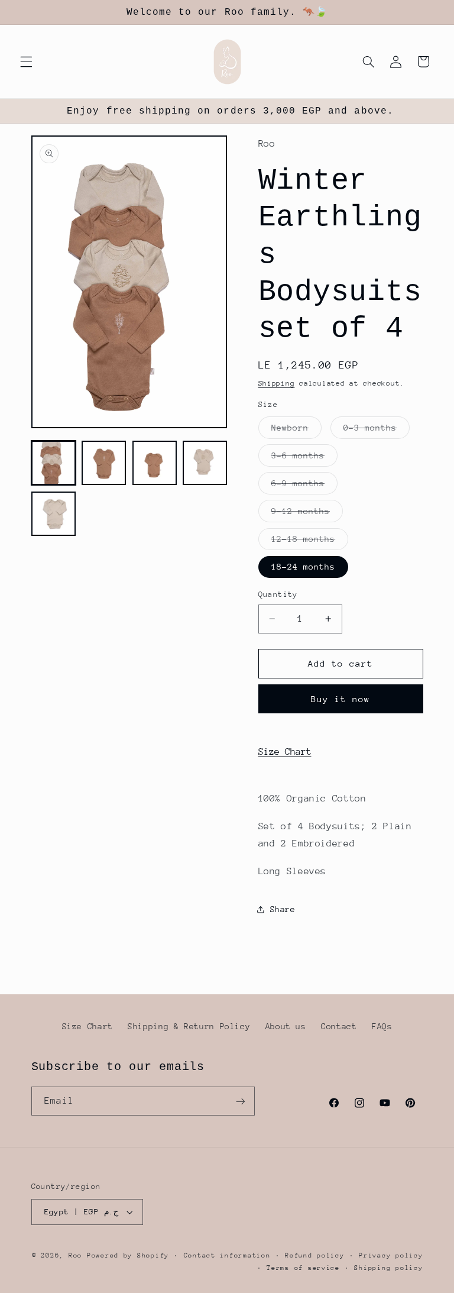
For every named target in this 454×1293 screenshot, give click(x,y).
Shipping (276, 383)
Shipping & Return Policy (189, 1026)
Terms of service (303, 1268)
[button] (26, 61)
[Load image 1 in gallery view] (53, 463)
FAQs (382, 1026)
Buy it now (341, 699)
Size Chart (285, 751)
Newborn (296, 430)
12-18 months (310, 542)
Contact (338, 1026)
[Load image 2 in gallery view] (104, 463)
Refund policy (315, 1255)
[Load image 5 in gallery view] (53, 514)
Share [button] (283, 909)
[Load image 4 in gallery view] (205, 463)
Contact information (227, 1255)
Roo (78, 1255)
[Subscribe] (240, 1101)
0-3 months (376, 430)
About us (285, 1026)
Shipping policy (388, 1268)
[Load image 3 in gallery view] (154, 463)
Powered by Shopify (128, 1255)
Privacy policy (391, 1255)
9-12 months (307, 514)
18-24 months (303, 566)
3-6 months (304, 458)
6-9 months (304, 486)
